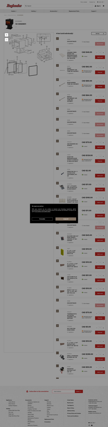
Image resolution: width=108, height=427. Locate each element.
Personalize (42, 219)
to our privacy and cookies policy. (42, 211)
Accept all (65, 219)
